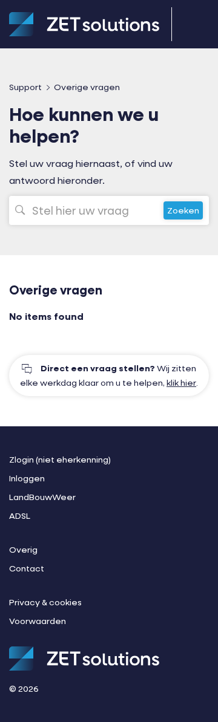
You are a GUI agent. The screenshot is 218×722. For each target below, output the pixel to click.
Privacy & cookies (45, 602)
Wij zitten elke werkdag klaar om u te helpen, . (109, 375)
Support (25, 87)
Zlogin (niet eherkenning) (60, 459)
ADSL (19, 515)
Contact (26, 568)
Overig (23, 549)
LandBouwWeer (42, 496)
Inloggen (27, 478)
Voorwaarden (37, 620)
